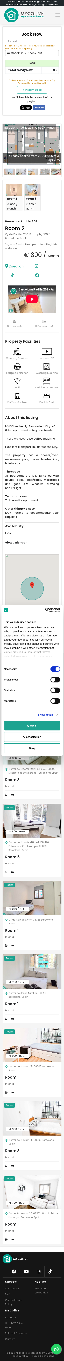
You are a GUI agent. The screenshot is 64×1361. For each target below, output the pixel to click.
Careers (10, 1339)
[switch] (52, 679)
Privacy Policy (20, 1355)
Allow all (32, 725)
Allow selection (32, 736)
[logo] (24, 15)
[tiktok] (50, 1272)
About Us (11, 1317)
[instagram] (38, 1272)
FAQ (7, 1294)
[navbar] (57, 15)
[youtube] (26, 1272)
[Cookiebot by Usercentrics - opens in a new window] (45, 610)
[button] (59, 145)
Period (12, 41)
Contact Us (12, 1288)
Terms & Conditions (43, 1355)
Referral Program (16, 1333)
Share (40, 107)
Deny (32, 748)
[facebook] (14, 1272)
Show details (45, 714)
